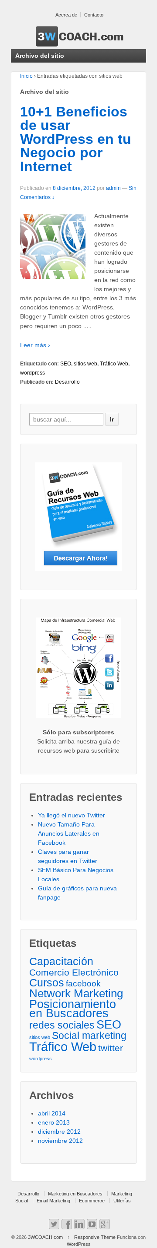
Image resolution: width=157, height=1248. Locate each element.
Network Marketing (76, 993)
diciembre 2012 (59, 1131)
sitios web (85, 364)
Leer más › (35, 345)
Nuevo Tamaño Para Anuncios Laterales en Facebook (68, 833)
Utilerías (122, 1200)
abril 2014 (51, 1113)
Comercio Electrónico (74, 972)
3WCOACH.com (45, 1237)
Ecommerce (92, 1200)
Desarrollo (67, 382)
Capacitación (61, 961)
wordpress (32, 373)
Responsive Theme (95, 1237)
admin (113, 188)
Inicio (26, 76)
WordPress (79, 1244)
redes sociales (62, 1025)
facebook (83, 983)
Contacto (93, 14)
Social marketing (89, 1035)
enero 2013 (54, 1122)
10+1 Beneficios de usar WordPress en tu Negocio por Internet (75, 139)
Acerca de (66, 14)
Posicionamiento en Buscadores (72, 1009)
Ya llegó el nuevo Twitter (71, 815)
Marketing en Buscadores (75, 1193)
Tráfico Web (114, 364)
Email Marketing (53, 1200)
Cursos (46, 982)
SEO (65, 364)
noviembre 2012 (60, 1140)
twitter (110, 1047)
